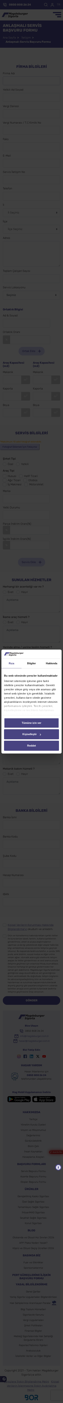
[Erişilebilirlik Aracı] (58, 1167)
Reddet (31, 745)
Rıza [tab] (11, 663)
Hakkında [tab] (51, 663)
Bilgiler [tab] (31, 663)
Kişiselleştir (29, 734)
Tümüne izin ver (31, 722)
